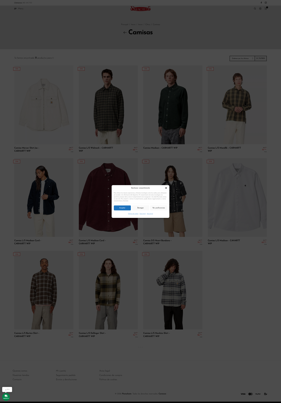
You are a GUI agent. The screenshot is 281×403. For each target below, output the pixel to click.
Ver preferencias (158, 208)
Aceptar (122, 208)
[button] (166, 188)
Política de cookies (133, 213)
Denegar (140, 208)
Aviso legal (143, 213)
